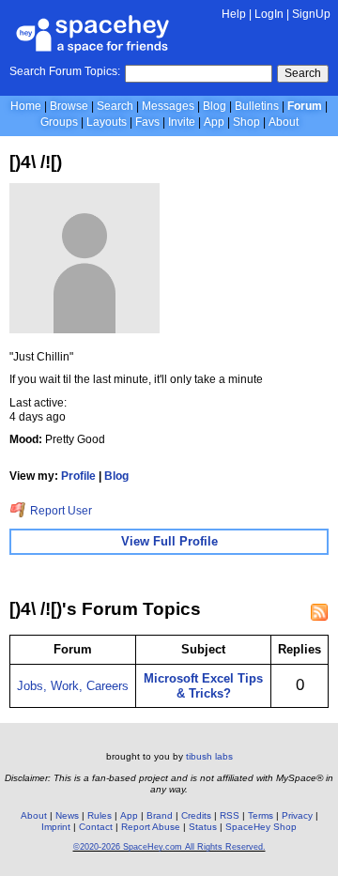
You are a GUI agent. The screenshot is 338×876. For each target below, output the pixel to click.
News (67, 815)
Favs (147, 122)
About (284, 122)
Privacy (297, 815)
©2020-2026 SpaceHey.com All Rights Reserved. (169, 847)
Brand (159, 815)
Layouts (106, 122)
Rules (99, 815)
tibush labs (209, 756)
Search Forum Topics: (64, 71)
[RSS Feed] (319, 612)
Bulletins (257, 106)
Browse (69, 106)
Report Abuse (150, 827)
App (214, 122)
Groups (59, 122)
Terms (260, 815)
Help (234, 14)
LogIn (269, 14)
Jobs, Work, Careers (73, 686)
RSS (229, 815)
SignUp (311, 14)
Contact (96, 827)
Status (203, 827)
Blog (214, 106)
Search (302, 73)
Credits (196, 815)
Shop (246, 122)
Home (25, 106)
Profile (78, 476)
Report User (59, 510)
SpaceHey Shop (261, 827)
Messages (168, 106)
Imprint (55, 827)
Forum (304, 106)
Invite (181, 122)
